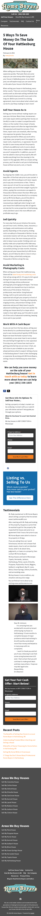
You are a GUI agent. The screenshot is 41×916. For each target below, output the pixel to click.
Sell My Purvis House (9, 837)
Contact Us (30, 21)
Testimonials (14, 21)
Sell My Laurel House (9, 802)
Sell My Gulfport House (10, 843)
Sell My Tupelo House (9, 857)
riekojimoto (9, 55)
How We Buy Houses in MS (25, 17)
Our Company (32, 873)
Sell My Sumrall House (9, 799)
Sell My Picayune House (10, 833)
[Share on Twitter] (8, 391)
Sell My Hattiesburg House (11, 861)
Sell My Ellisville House (10, 792)
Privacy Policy (25, 876)
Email (10, 448)
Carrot (32, 913)
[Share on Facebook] (4, 391)
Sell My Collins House (9, 785)
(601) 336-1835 (23, 14)
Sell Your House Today (15, 870)
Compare (4, 21)
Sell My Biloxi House (9, 847)
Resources (4, 25)
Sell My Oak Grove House (10, 795)
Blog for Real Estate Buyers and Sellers (20, 879)
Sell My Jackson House (10, 809)
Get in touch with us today (20, 375)
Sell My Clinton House (9, 813)
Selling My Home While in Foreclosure (16, 752)
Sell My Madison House (10, 806)
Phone (10, 440)
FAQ (22, 21)
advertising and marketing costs (24, 274)
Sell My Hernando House (10, 854)
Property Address (14, 432)
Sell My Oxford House (9, 789)
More (38, 20)
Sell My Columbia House (10, 782)
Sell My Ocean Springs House (12, 850)
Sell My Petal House (9, 830)
